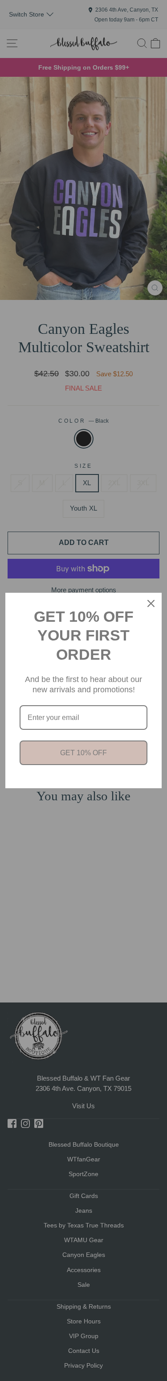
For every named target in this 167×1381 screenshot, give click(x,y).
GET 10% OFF (83, 753)
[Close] (151, 603)
